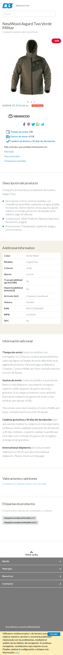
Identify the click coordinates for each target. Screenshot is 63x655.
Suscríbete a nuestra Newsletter (23, 626)
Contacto (7, 583)
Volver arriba (31, 554)
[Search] (52, 14)
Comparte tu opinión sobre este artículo (20, 32)
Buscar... (8, 13)
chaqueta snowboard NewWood (20, 522)
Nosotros (7, 576)
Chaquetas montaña (15, 161)
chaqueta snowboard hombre (19, 518)
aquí (17, 652)
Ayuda (5, 561)
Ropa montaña (11, 156)
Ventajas (7, 568)
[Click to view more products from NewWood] (31, 116)
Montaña (9, 151)
